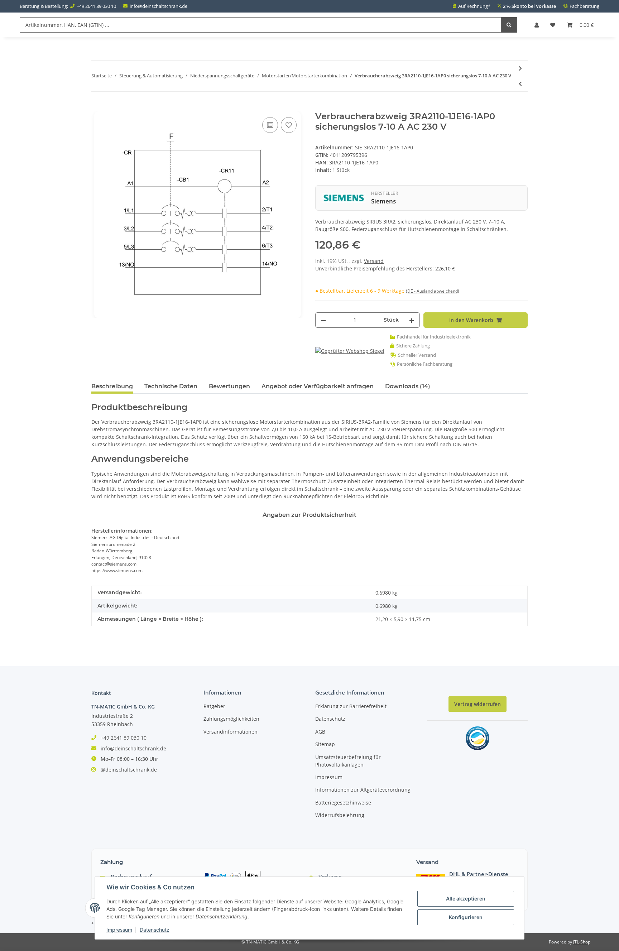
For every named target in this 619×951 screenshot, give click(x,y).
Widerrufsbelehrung (339, 815)
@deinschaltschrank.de (129, 769)
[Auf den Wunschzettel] (289, 125)
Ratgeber (214, 706)
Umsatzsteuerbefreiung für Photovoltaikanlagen (348, 761)
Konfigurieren (466, 917)
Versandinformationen (230, 731)
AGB (320, 731)
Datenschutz (330, 718)
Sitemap (325, 744)
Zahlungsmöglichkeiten (231, 718)
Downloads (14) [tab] (407, 386)
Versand (374, 261)
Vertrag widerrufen (477, 704)
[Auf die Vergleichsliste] (270, 125)
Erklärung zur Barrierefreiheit (351, 706)
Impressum (328, 777)
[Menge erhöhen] (411, 320)
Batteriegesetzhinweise (343, 802)
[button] (536, 25)
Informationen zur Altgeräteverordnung (363, 789)
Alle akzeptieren (465, 898)
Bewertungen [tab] (229, 386)
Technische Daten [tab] (170, 386)
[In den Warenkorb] (97, 107)
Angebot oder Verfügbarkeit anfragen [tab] (317, 386)
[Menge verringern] (323, 320)
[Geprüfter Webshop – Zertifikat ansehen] (349, 350)
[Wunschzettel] (552, 25)
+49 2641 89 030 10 (96, 6)
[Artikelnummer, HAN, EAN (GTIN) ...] (509, 25)
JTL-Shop (581, 942)
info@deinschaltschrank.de (158, 6)
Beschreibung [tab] (112, 386)
